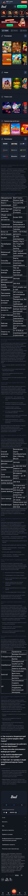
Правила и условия (7, 834)
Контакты (4, 821)
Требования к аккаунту (8, 844)
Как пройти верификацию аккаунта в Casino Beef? (11, 756)
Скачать (24, 2)
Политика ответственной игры (10, 848)
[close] (1, 2)
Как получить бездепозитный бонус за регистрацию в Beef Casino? (13, 738)
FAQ (3, 826)
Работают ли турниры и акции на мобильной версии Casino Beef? (13, 762)
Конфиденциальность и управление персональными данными (12, 839)
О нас (3, 817)
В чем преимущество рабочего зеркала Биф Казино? (14, 745)
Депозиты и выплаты (8, 830)
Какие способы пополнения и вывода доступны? (13, 750)
